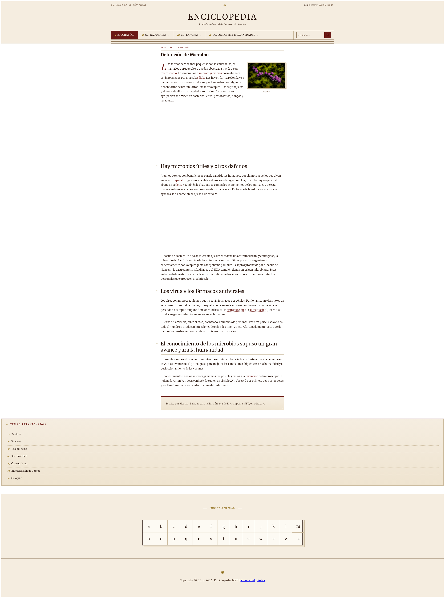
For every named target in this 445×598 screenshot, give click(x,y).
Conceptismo (19, 464)
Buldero (16, 434)
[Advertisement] (222, 132)
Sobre (261, 580)
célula (201, 78)
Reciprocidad (19, 456)
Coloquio (16, 478)
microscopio (169, 73)
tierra (178, 185)
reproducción (235, 310)
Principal (167, 47)
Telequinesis (19, 449)
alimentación (257, 310)
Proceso (16, 442)
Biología (184, 47)
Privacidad (248, 580)
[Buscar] (327, 35)
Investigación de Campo (25, 471)
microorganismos (210, 73)
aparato (179, 180)
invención (251, 376)
